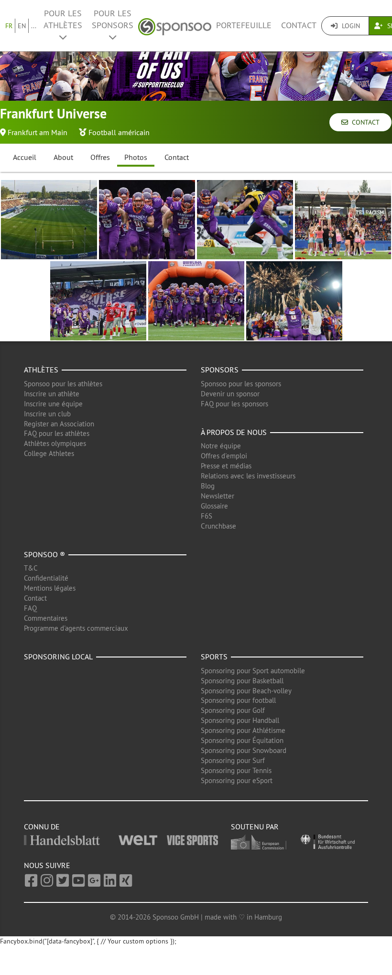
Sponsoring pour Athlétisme (243, 730)
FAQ (30, 608)
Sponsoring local (58, 656)
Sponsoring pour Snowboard (243, 750)
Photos (135, 157)
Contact (298, 25)
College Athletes (49, 453)
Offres (100, 157)
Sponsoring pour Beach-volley (246, 690)
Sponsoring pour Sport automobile (253, 670)
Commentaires (45, 618)
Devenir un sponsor (230, 393)
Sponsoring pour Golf (233, 710)
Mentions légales (50, 588)
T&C (31, 567)
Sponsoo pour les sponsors (241, 383)
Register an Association (59, 423)
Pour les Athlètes (63, 19)
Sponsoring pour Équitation (242, 740)
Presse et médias (226, 465)
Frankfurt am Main (37, 132)
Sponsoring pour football (238, 700)
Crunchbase (218, 525)
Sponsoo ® (44, 554)
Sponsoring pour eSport (236, 780)
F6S (206, 515)
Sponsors (220, 369)
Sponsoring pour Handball (240, 720)
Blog (208, 485)
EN (22, 25)
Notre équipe (221, 445)
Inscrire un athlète (51, 393)
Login (350, 25)
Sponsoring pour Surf (233, 760)
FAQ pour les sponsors (234, 403)
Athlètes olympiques (55, 443)
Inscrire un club (47, 413)
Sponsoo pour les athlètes (63, 383)
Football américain (119, 132)
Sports (214, 656)
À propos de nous (234, 432)
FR (8, 25)
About (63, 157)
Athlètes (41, 369)
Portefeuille (244, 25)
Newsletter (217, 495)
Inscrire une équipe (53, 403)
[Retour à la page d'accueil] (174, 25)
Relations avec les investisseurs (248, 475)
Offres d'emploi (224, 455)
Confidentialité (46, 578)
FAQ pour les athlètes (56, 433)
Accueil (24, 157)
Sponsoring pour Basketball (242, 680)
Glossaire (214, 505)
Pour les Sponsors (112, 19)
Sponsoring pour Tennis (236, 770)
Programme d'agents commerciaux (76, 628)
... (33, 25)
